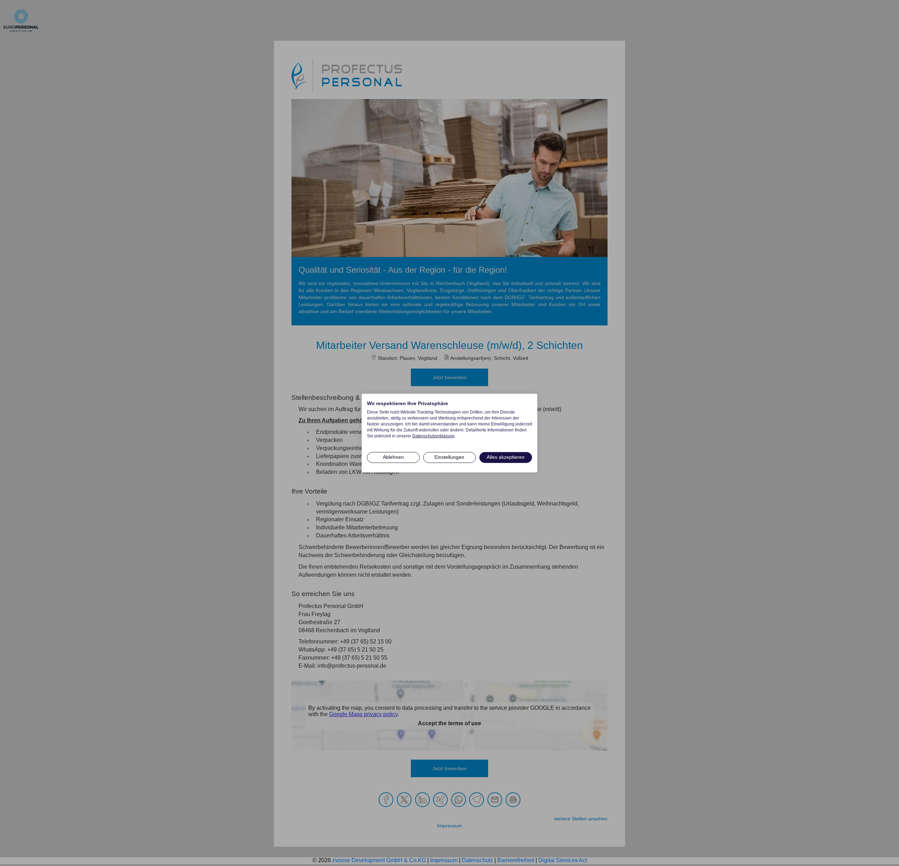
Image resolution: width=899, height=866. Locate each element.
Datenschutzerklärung (433, 435)
